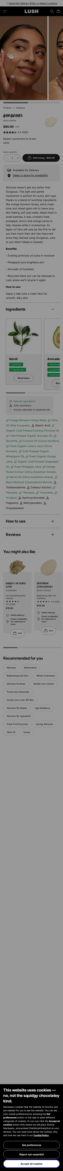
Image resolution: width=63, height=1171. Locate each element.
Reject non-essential (31, 1154)
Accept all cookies (31, 1163)
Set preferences (31, 1145)
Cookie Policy (41, 1135)
